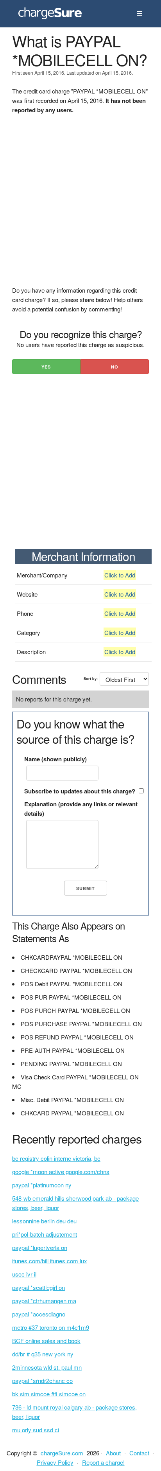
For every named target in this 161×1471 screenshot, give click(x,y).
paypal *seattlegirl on (38, 1287)
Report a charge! (103, 1462)
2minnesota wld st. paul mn (47, 1367)
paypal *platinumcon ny (42, 1185)
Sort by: (91, 678)
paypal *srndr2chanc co (42, 1380)
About (113, 1453)
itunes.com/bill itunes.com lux (49, 1261)
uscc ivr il (24, 1274)
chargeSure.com (62, 1453)
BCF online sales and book (46, 1340)
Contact (139, 1453)
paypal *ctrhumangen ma (44, 1301)
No (114, 367)
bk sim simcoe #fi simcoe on (49, 1394)
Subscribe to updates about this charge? (79, 791)
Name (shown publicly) (55, 759)
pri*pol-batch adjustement (44, 1234)
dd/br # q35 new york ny (42, 1354)
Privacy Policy (55, 1462)
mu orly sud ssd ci (35, 1430)
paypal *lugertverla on (39, 1247)
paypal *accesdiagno (38, 1314)
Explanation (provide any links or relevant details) (81, 809)
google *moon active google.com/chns (60, 1171)
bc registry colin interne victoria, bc (56, 1158)
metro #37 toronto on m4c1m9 (50, 1327)
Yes (46, 367)
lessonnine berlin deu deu (44, 1221)
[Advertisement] (80, 205)
